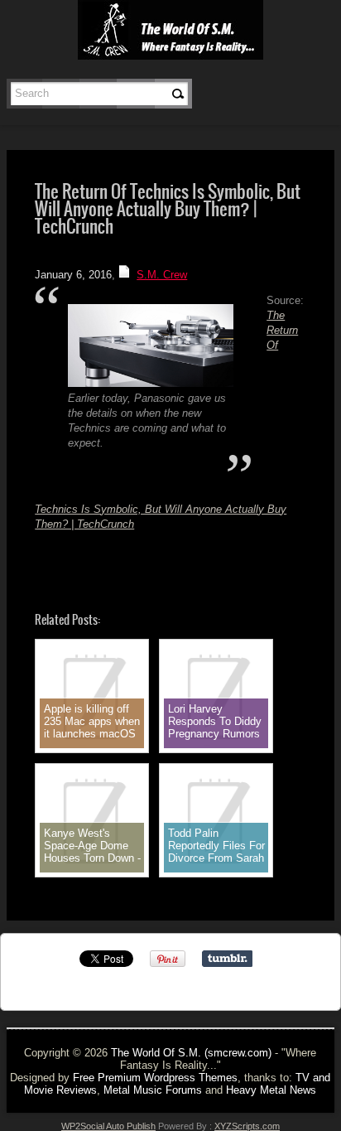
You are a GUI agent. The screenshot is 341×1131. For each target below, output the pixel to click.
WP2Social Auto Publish (108, 1126)
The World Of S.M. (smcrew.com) (191, 1052)
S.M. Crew (162, 274)
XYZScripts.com (247, 1126)
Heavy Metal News (271, 1090)
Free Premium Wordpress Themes (155, 1077)
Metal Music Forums (152, 1090)
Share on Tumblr (227, 958)
